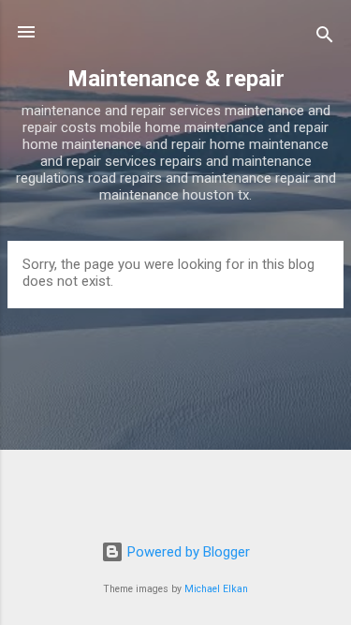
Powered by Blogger (187, 551)
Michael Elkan (216, 589)
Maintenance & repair (176, 79)
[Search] (325, 38)
